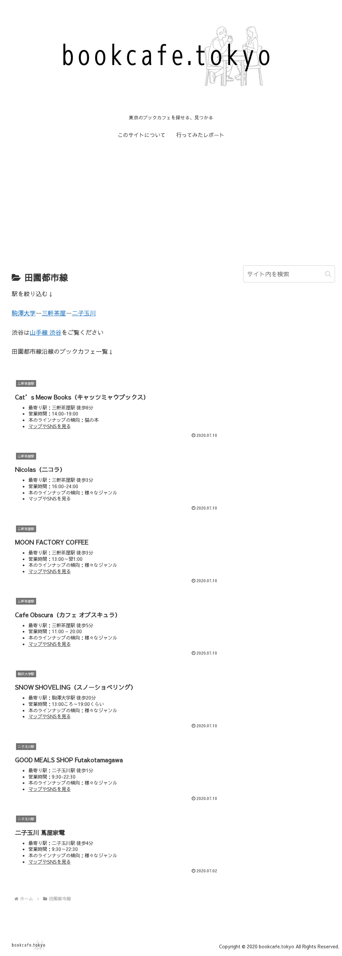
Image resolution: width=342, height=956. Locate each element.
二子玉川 (84, 313)
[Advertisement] (171, 199)
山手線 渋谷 (45, 332)
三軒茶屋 (54, 313)
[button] (328, 274)
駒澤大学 (24, 313)
